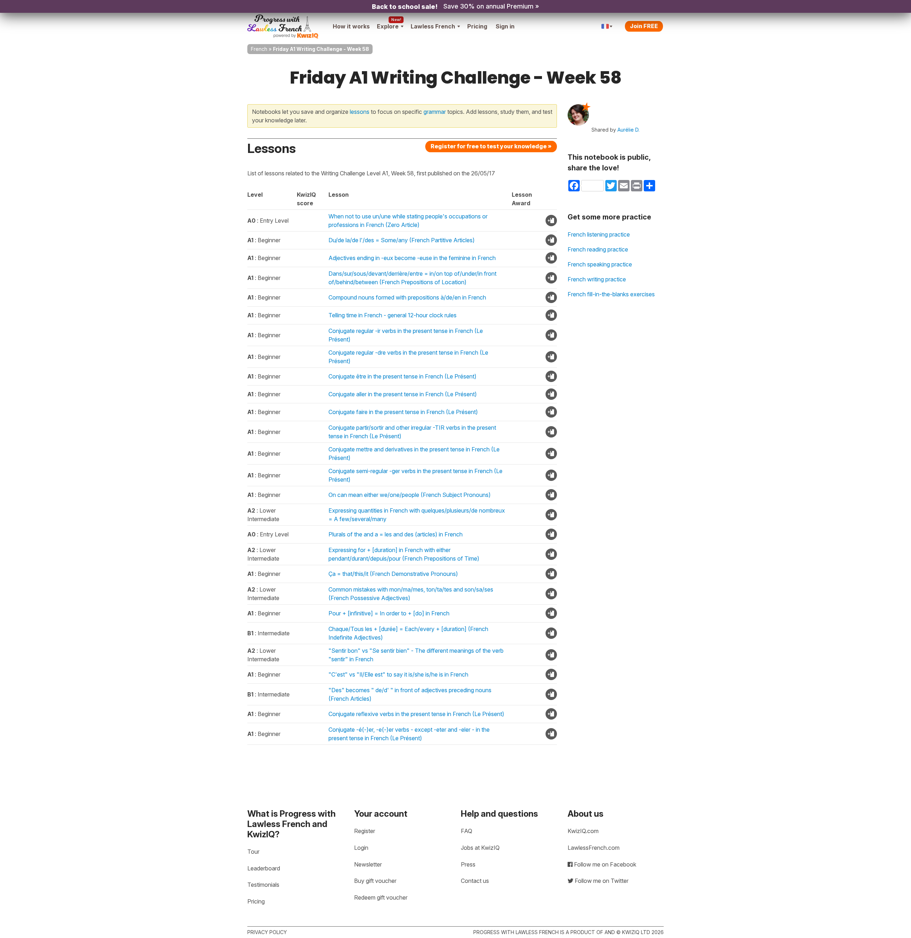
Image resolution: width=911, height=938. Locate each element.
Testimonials (263, 884)
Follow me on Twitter (600, 880)
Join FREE (644, 26)
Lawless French (433, 26)
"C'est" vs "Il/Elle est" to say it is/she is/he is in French (398, 674)
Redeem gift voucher (380, 897)
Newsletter (368, 864)
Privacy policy (267, 932)
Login (361, 847)
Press (468, 864)
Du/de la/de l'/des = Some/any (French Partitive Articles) (401, 240)
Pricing (477, 26)
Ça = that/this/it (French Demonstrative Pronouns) (393, 573)
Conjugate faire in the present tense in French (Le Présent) (403, 411)
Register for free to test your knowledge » (491, 146)
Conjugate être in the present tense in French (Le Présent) (402, 376)
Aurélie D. (628, 130)
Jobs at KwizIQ (480, 847)
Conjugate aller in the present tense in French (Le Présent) (402, 394)
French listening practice (599, 234)
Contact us (475, 880)
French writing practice (597, 279)
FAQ (466, 830)
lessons (359, 111)
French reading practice (598, 249)
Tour (253, 851)
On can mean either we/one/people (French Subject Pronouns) (409, 494)
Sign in (505, 26)
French (259, 49)
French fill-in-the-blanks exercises (611, 294)
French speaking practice (600, 264)
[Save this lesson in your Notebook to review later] (551, 220)
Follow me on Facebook (604, 864)
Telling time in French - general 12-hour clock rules (392, 315)
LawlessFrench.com (594, 847)
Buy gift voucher (375, 880)
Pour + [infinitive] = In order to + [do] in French (388, 613)
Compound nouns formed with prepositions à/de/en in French (407, 297)
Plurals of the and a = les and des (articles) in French (395, 534)
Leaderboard (263, 868)
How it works (351, 26)
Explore (388, 26)
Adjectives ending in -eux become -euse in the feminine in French (412, 257)
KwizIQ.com (583, 830)
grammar (434, 111)
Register (364, 830)
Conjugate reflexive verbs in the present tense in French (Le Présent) (416, 713)
